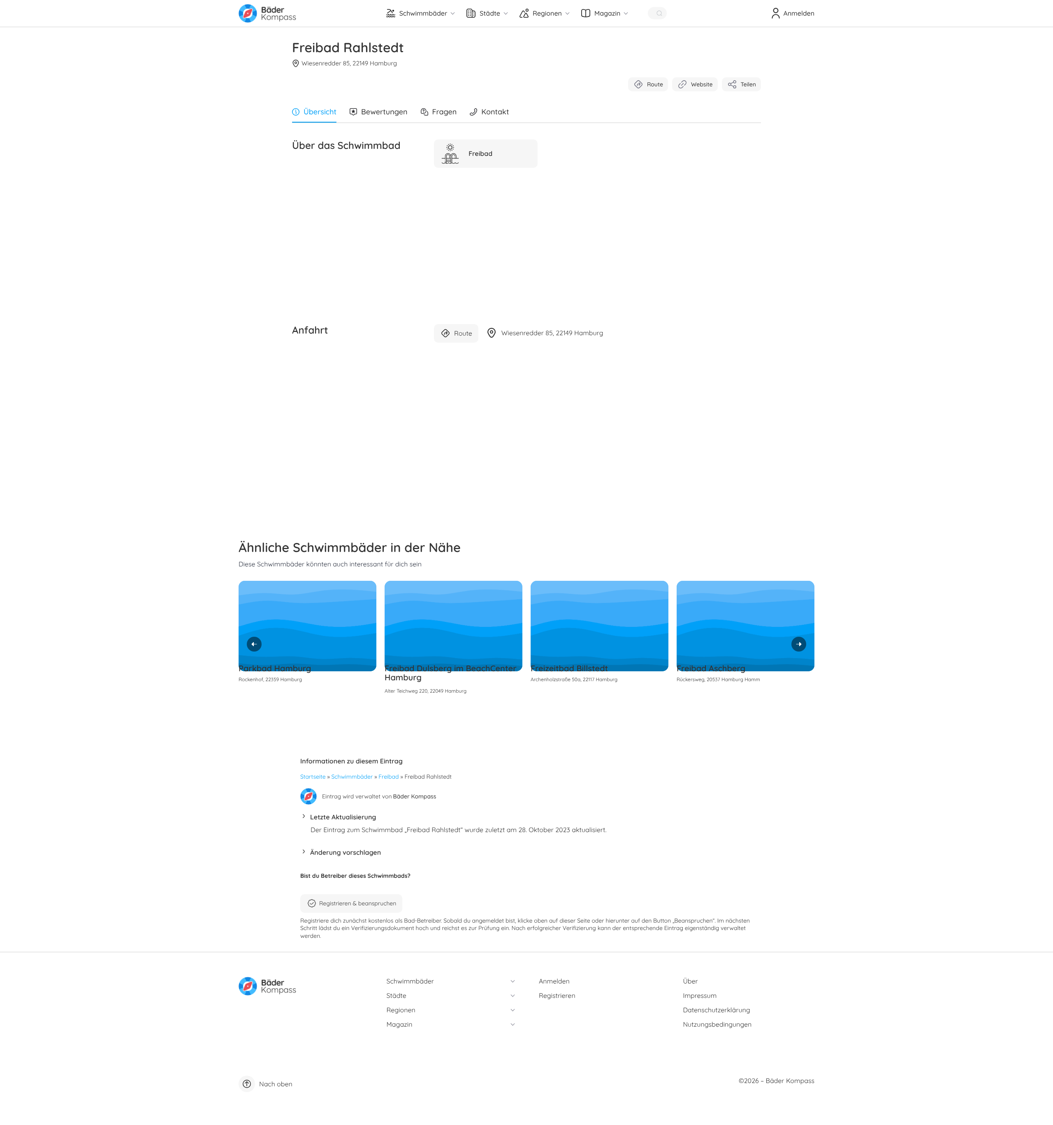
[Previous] (254, 644)
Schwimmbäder (352, 776)
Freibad (388, 776)
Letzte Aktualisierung (343, 817)
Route (655, 84)
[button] (526, 819)
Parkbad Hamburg (275, 668)
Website (702, 84)
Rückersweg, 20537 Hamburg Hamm (718, 679)
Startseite (313, 776)
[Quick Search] (657, 13)
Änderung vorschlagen (345, 852)
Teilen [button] (748, 84)
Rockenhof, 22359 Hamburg (270, 679)
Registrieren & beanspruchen (357, 903)
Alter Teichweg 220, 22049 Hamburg (425, 691)
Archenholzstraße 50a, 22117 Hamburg (574, 679)
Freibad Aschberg (711, 668)
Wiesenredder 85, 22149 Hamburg (349, 63)
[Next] (798, 644)
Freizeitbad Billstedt (569, 668)
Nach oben (275, 1084)
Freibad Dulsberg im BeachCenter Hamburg (451, 672)
